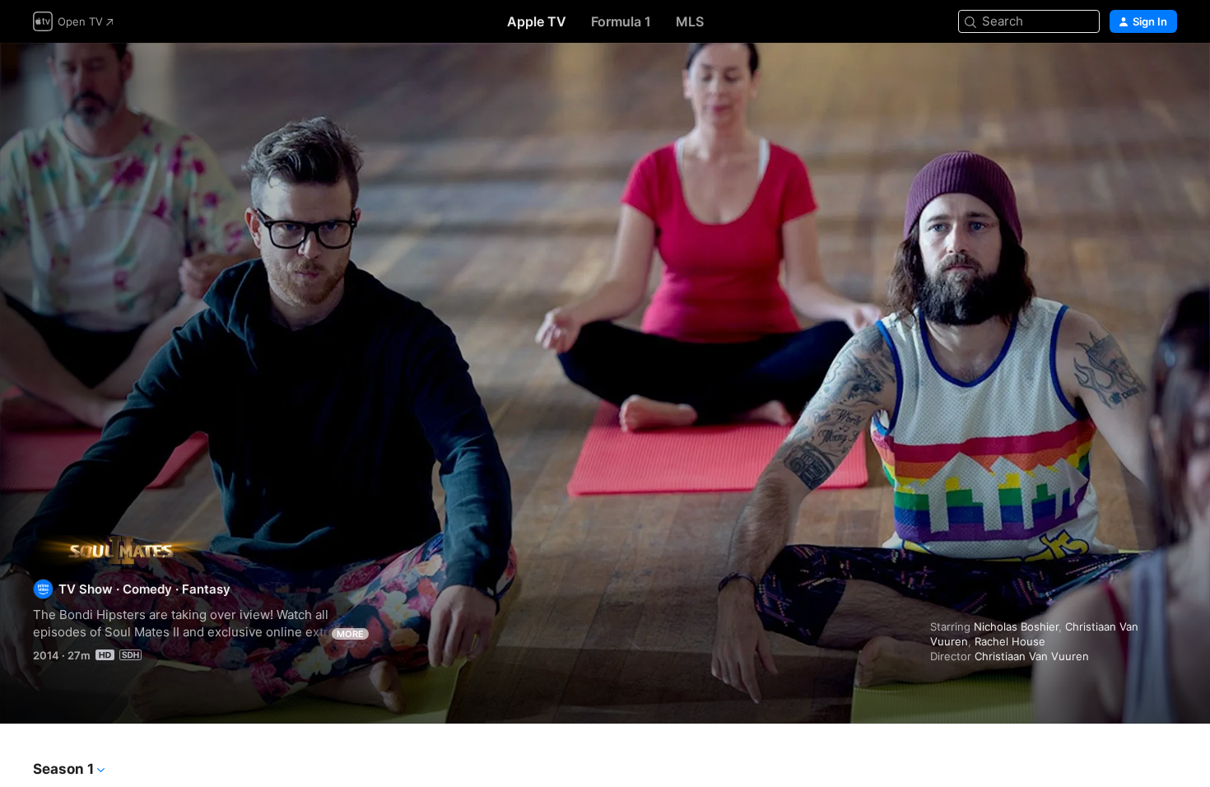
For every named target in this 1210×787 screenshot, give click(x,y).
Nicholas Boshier (1016, 626)
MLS (690, 21)
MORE (350, 634)
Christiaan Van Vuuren (1032, 656)
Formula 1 (621, 21)
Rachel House (1010, 641)
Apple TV (536, 21)
